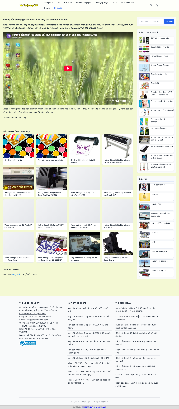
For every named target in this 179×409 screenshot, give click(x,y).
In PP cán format (158, 185)
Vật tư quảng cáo (40, 307)
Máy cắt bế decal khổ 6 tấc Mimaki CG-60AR (88, 358)
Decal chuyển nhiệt (159, 74)
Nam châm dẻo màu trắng (162, 146)
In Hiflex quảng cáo (159, 251)
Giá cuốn (68, 2)
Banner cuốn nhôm (159, 128)
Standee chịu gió (83, 2)
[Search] (150, 5)
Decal (114, 2)
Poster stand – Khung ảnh (162, 101)
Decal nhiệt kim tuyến (160, 47)
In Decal (154, 232)
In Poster (155, 194)
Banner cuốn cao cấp (160, 38)
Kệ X (58, 2)
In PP (153, 242)
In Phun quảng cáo (159, 270)
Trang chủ (48, 2)
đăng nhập (16, 274)
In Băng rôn (156, 204)
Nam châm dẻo (127, 2)
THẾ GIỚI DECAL (123, 303)
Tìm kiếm (169, 21)
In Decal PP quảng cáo (160, 223)
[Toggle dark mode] (157, 5)
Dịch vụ (47, 8)
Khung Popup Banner (160, 65)
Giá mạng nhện (101, 2)
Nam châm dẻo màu (159, 56)
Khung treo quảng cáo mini (162, 110)
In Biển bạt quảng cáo (160, 261)
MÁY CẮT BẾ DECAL (76, 303)
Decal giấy (155, 83)
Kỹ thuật (58, 8)
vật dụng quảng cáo (34, 310)
